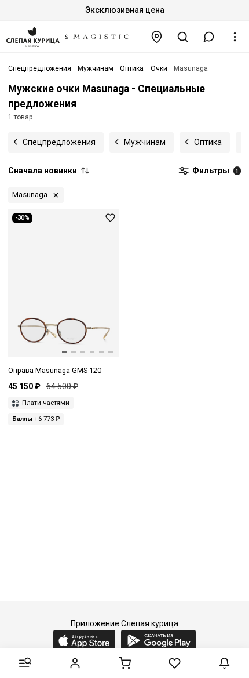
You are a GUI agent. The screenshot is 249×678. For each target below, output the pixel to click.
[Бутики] (157, 37)
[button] (209, 37)
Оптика (208, 142)
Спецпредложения (59, 142)
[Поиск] (183, 37)
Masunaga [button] (29, 194)
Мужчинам (145, 142)
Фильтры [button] (215, 170)
